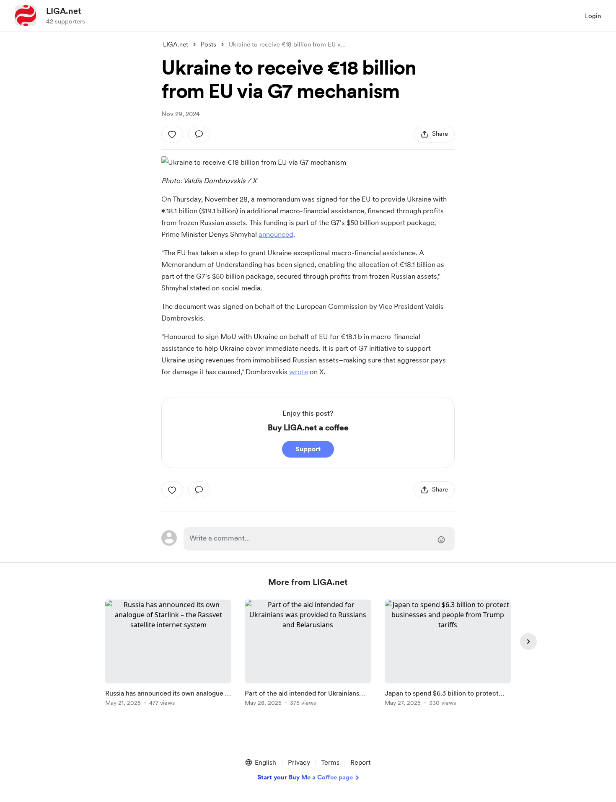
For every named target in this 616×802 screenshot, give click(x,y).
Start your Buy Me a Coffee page (305, 777)
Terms (330, 762)
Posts (208, 44)
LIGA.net (63, 11)
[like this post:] (172, 134)
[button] (260, 763)
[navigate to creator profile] (25, 15)
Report (360, 762)
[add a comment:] (199, 134)
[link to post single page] (168, 654)
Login (593, 16)
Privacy (299, 762)
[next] (528, 641)
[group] (168, 654)
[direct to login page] (319, 539)
